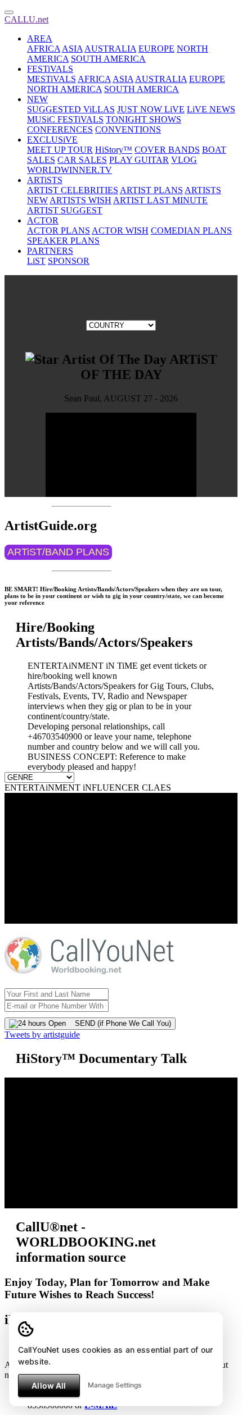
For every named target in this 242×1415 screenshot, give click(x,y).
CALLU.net (26, 19)
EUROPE (156, 48)
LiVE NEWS (211, 109)
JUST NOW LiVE (151, 109)
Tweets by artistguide (42, 1034)
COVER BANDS (167, 149)
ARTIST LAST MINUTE (160, 200)
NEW (37, 99)
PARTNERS (50, 250)
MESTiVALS (51, 79)
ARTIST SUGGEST (64, 210)
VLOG (184, 160)
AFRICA (43, 48)
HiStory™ (113, 149)
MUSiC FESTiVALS (65, 119)
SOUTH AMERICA (108, 58)
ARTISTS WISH (80, 200)
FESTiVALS (50, 69)
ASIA (72, 48)
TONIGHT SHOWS (143, 119)
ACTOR (43, 220)
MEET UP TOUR (60, 149)
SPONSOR (68, 261)
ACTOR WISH (120, 230)
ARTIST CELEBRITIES (72, 190)
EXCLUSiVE (52, 139)
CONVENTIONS (128, 129)
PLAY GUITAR (139, 160)
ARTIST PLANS (151, 190)
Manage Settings (114, 1385)
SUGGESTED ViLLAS (71, 109)
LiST (36, 261)
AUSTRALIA (110, 48)
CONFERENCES (60, 129)
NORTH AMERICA (64, 89)
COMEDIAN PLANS (191, 230)
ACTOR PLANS (58, 230)
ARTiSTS (44, 180)
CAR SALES (82, 160)
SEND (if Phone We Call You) (118, 1023)
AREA (39, 38)
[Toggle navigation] (9, 12)
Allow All (49, 1385)
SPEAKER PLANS (63, 240)
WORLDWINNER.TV (69, 170)
